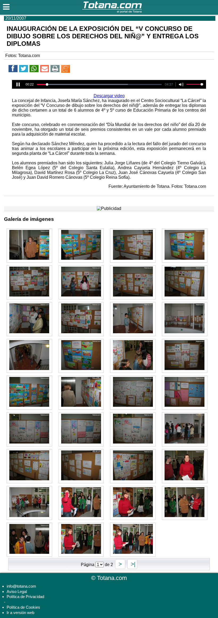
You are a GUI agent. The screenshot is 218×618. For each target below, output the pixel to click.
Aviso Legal (17, 591)
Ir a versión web (20, 612)
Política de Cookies (23, 607)
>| (132, 564)
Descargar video (109, 95)
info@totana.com (21, 586)
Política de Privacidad (25, 596)
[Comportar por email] (44, 69)
